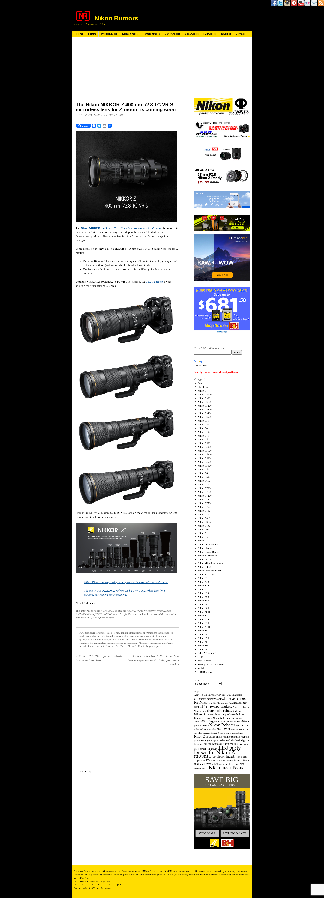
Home (79, 33)
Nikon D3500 (205, 417)
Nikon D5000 (205, 447)
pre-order (219, 740)
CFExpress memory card (207, 698)
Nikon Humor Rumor (208, 551)
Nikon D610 (204, 480)
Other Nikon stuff (206, 653)
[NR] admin (85, 115)
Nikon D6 (203, 473)
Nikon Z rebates (204, 736)
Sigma (244, 740)
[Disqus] (127, 717)
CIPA (228, 702)
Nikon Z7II (203, 623)
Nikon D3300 (205, 409)
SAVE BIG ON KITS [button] (235, 833)
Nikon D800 (204, 514)
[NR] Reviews (205, 671)
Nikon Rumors (116, 18)
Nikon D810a (205, 522)
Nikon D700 (204, 484)
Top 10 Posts (204, 660)
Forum (92, 33)
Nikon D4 (203, 428)
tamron (198, 744)
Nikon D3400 (205, 413)
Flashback (203, 387)
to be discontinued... (223, 756)
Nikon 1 (202, 390)
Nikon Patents (205, 566)
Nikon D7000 (205, 488)
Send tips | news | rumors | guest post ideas (216, 372)
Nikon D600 (204, 477)
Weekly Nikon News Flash (211, 664)
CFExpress (237, 694)
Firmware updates (218, 706)
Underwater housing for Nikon (228, 760)
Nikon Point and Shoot (209, 570)
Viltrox (206, 764)
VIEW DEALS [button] (207, 833)
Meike (238, 710)
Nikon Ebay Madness (209, 544)
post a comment (107, 617)
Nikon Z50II (204, 596)
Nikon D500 (204, 443)
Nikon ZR (203, 649)
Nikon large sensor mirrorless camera (222, 721)
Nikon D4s (203, 435)
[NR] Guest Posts (225, 767)
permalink (158, 614)
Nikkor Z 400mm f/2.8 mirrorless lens (145, 610)
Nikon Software (206, 574)
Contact (240, 33)
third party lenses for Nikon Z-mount (217, 751)
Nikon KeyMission (207, 555)
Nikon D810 (204, 518)
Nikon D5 (203, 439)
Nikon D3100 (205, 402)
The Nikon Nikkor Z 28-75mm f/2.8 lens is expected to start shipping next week (153, 660)
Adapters (198, 694)
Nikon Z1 (203, 578)
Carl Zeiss (222, 694)
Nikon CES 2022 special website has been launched (99, 658)
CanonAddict (172, 33)
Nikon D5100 (205, 450)
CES (229, 694)
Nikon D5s (203, 469)
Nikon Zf (202, 641)
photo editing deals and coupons (232, 736)
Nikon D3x (203, 424)
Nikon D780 (204, 510)
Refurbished (233, 740)
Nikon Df (202, 533)
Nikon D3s (203, 420)
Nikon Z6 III (223, 729)
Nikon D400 (204, 432)
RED (200, 656)
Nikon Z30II (204, 585)
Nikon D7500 (205, 503)
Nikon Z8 (203, 630)
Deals (200, 383)
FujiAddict (209, 33)
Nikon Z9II (203, 638)
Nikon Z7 (203, 615)
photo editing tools (204, 740)
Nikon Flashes (205, 548)
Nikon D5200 (205, 454)
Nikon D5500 (205, 462)
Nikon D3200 (205, 405)
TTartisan (210, 760)
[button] (222, 811)
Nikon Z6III (204, 611)
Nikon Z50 (203, 593)
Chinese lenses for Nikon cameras (220, 700)
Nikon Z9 (203, 634)
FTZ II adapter (154, 281)
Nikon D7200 (205, 495)
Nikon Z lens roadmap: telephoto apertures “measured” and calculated (126, 582)
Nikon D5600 (205, 465)
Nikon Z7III (204, 626)
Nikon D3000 (205, 394)
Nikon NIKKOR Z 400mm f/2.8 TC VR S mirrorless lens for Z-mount (121, 228)
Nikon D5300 (205, 458)
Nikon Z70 (203, 619)
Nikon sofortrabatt (208, 729)
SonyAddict (191, 33)
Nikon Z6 (203, 604)
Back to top (85, 865)
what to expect (231, 764)
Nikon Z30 (203, 581)
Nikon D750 (204, 499)
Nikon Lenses (107, 610)
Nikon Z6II (203, 608)
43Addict (225, 33)
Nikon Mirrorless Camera (210, 563)
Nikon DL (203, 540)
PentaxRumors (151, 33)
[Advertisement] (127, 72)
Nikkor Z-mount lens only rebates (215, 714)
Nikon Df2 (203, 537)
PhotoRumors (109, 33)
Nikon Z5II (203, 600)
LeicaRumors (130, 33)
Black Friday (210, 694)
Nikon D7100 (205, 492)
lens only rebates (221, 710)
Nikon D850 (204, 525)
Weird (201, 668)
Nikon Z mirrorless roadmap (230, 732)
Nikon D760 (204, 507)
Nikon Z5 (203, 589)
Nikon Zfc (203, 645)
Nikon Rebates (222, 725)
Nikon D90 (203, 529)
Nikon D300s (204, 398)
